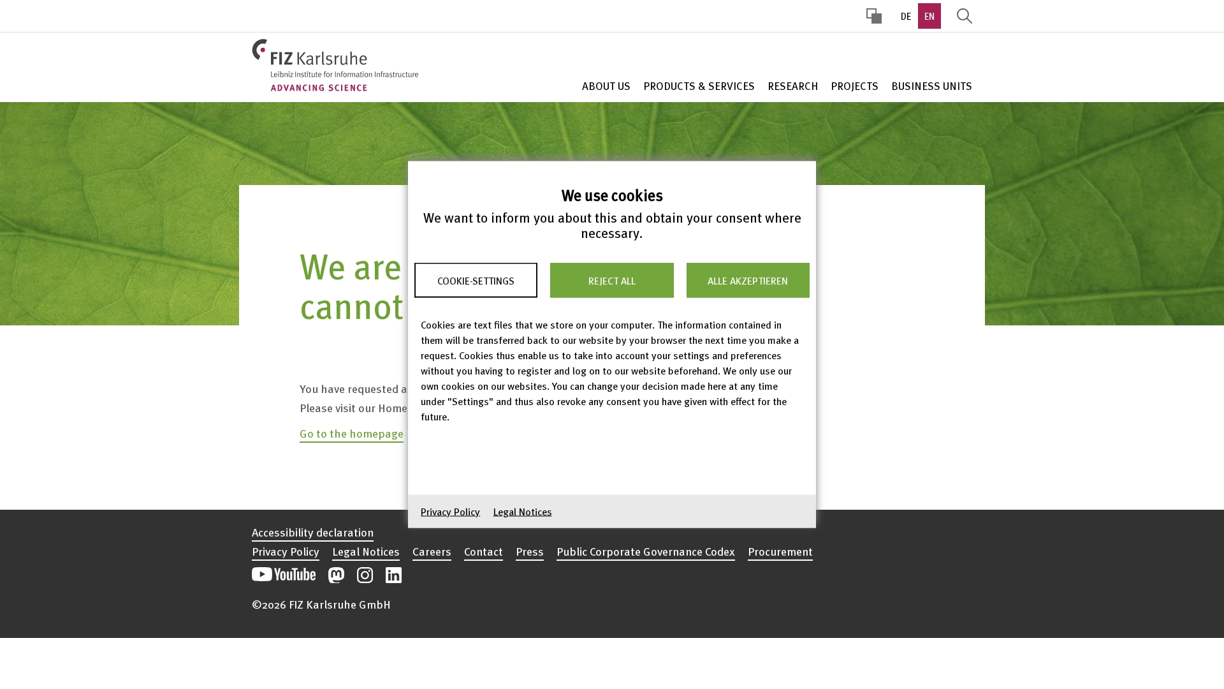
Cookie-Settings (475, 280)
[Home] (335, 65)
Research (793, 86)
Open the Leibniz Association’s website (929, 568)
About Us (606, 86)
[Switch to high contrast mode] (874, 16)
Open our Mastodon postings (336, 575)
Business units (931, 86)
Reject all (612, 280)
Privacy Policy (450, 511)
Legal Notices (522, 511)
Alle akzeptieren (748, 280)
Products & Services (699, 86)
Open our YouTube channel (284, 575)
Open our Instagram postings (365, 575)
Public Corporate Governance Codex (646, 551)
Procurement (780, 551)
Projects (854, 86)
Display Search (965, 16)
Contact (483, 551)
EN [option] (929, 16)
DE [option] (906, 16)
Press (530, 551)
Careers (431, 551)
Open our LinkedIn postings (394, 575)
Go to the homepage (352, 432)
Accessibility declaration (313, 532)
